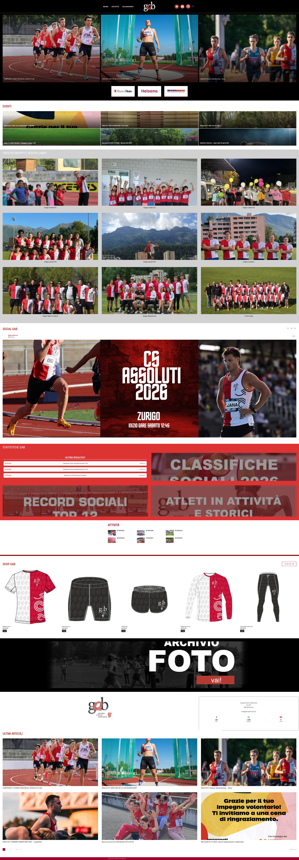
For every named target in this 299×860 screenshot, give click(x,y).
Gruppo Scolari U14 (249, 208)
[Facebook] (288, 328)
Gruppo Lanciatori (248, 262)
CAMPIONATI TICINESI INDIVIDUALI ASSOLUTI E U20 (22, 788)
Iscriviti (281, 716)
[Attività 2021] (112, 532)
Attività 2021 (120, 530)
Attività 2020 (149, 530)
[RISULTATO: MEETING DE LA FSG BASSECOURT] (149, 48)
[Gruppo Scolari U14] (248, 182)
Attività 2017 (149, 538)
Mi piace (216, 716)
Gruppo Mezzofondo (149, 316)
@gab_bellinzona (13, 335)
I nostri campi (248, 316)
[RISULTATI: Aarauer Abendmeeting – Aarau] (247, 48)
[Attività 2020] (141, 532)
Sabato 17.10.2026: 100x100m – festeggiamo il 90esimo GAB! (20, 143)
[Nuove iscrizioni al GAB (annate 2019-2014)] (149, 816)
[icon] (177, 7)
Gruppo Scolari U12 (149, 208)
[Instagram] (291, 328)
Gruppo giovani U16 (50, 262)
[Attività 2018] (112, 540)
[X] (295, 328)
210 (17, 849)
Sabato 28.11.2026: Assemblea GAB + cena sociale (115, 125)
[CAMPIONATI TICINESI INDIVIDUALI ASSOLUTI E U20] (51, 48)
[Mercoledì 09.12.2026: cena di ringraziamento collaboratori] (248, 816)
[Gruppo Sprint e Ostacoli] (50, 290)
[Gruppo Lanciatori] (248, 236)
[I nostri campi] (248, 290)
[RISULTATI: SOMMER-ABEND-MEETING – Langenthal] (50, 816)
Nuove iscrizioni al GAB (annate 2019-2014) (118, 842)
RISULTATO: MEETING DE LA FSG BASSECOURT (119, 788)
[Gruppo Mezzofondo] (149, 290)
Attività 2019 (178, 530)
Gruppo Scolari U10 (50, 208)
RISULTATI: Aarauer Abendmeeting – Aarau (216, 788)
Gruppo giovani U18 (149, 262)
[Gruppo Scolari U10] (50, 182)
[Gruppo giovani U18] (149, 236)
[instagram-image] (52, 388)
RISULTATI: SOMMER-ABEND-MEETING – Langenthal (22, 842)
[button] (193, 6)
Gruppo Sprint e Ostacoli (50, 316)
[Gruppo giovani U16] (50, 236)
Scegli (4, 630)
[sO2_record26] (223, 467)
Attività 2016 (178, 538)
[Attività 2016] (170, 540)
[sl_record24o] (223, 500)
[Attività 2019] (170, 532)
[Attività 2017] (141, 540)
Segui (293, 336)
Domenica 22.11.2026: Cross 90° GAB (209, 125)
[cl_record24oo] (75, 500)
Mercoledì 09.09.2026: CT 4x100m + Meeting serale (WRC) (117, 143)
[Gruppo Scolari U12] (149, 182)
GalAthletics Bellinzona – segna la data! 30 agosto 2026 (214, 143)
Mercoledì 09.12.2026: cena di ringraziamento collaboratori (19, 125)
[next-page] (21, 849)
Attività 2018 (120, 538)
